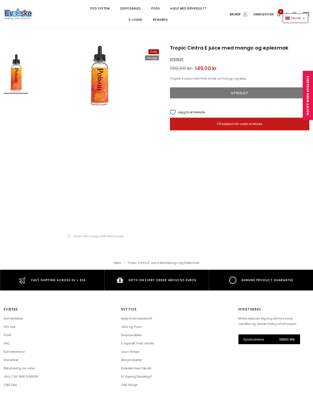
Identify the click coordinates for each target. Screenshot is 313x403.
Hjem (118, 263)
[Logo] (41, 14)
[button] (295, 18)
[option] (99, 76)
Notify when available (308, 95)
